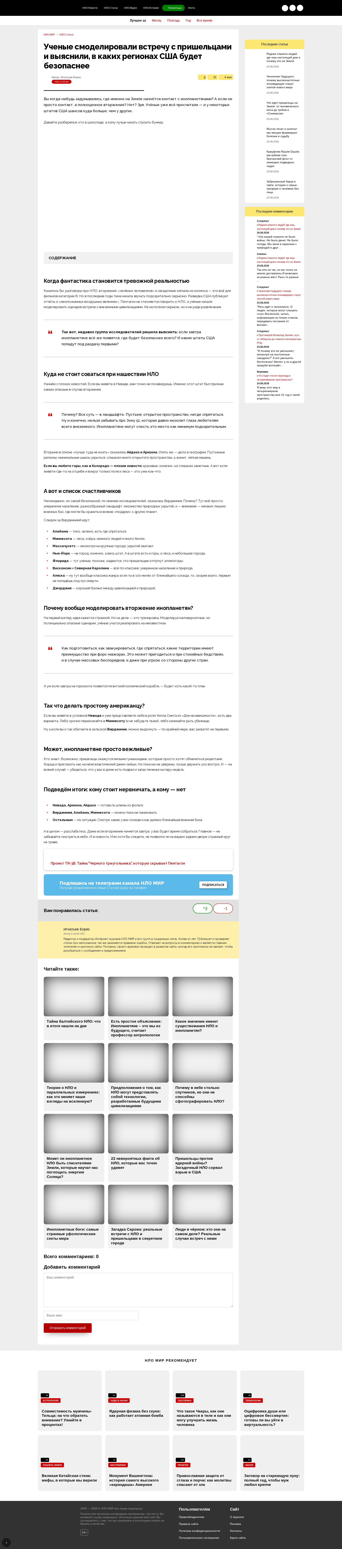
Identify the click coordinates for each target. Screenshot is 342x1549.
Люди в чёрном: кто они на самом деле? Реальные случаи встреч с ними (200, 1234)
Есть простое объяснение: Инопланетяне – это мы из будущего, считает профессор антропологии (136, 1028)
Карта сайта (238, 1537)
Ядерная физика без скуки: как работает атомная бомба (136, 1413)
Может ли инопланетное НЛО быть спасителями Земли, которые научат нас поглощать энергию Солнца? (72, 1167)
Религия (183, 1465)
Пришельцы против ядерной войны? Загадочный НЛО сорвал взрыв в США (198, 1165)
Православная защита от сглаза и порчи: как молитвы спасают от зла (204, 1480)
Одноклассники (249, 32)
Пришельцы (175, 8)
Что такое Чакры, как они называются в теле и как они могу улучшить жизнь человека (204, 1418)
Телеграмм (274, 32)
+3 (205, 908)
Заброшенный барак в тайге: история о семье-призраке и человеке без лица (283, 187)
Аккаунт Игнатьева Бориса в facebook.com (230, 929)
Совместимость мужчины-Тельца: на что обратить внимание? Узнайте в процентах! (67, 1418)
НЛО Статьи (111, 8)
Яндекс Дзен (300, 32)
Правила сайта (188, 1523)
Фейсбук (266, 32)
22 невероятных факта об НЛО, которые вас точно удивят (135, 1163)
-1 (225, 908)
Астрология (50, 1400)
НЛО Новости (90, 8)
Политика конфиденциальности (199, 1530)
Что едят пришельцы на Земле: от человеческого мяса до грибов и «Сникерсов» (283, 108)
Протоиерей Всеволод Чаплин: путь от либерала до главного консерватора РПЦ (279, 339)
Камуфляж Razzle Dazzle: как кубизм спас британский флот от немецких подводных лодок (283, 159)
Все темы (300, 8)
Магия (249, 1465)
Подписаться (213, 884)
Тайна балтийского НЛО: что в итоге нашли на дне (74, 1023)
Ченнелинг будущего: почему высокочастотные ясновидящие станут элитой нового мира (283, 82)
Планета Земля (52, 1465)
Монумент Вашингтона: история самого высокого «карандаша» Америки (134, 1480)
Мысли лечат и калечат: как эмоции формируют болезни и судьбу (282, 132)
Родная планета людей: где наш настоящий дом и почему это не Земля (283, 57)
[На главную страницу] (58, 8)
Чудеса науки (118, 1400)
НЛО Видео (130, 8)
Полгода (173, 20)
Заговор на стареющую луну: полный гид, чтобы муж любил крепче (272, 1480)
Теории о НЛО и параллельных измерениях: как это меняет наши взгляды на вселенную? (73, 1094)
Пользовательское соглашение (199, 1537)
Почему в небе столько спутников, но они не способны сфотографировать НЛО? (199, 1094)
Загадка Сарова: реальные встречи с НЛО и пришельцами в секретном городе (136, 1236)
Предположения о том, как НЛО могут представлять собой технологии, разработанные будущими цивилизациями (136, 1097)
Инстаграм (291, 32)
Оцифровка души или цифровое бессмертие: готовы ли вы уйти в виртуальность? (266, 1418)
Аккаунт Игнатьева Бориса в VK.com (223, 929)
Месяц (156, 20)
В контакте (257, 32)
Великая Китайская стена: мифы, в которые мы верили (69, 1478)
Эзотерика (184, 1400)
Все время (204, 20)
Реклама (235, 1523)
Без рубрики (118, 1465)
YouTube (283, 32)
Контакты (236, 1530)
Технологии (253, 1400)
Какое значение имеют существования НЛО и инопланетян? (196, 1026)
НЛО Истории (151, 8)
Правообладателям (191, 1517)
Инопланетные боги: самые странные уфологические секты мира (73, 1234)
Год (188, 20)
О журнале (237, 1517)
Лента (191, 8)
